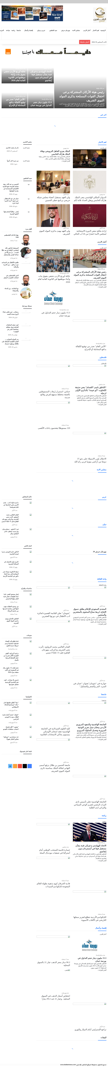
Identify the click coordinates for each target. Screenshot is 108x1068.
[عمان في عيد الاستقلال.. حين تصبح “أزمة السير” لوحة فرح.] (26, 203)
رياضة (13, 30)
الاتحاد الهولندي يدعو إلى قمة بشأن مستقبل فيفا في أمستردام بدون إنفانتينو (91, 848)
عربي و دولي (41, 30)
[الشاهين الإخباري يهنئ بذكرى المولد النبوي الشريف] (31, 619)
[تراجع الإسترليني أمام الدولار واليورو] (89, 1014)
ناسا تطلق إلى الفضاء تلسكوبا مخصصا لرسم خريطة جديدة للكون (12, 643)
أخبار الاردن (86, 30)
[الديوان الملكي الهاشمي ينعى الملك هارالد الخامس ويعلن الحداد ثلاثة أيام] (89, 182)
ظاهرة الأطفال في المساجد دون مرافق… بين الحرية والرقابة (10, 265)
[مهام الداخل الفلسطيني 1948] (26, 240)
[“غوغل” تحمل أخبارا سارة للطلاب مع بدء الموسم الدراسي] (31, 715)
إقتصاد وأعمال (28, 30)
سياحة (8, 30)
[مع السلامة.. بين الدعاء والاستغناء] (26, 293)
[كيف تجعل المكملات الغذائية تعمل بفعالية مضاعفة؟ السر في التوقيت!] (26, 329)
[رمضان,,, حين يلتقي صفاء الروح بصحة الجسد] (26, 316)
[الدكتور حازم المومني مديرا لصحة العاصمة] (31, 552)
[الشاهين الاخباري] (99, 15)
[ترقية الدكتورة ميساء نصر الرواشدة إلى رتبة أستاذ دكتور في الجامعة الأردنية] (31, 572)
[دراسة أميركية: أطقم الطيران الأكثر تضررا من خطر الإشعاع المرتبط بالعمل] (31, 654)
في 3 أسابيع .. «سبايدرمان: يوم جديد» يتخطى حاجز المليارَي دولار (10, 531)
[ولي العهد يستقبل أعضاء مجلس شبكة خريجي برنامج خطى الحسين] (53, 182)
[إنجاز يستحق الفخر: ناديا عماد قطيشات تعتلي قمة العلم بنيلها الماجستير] (31, 594)
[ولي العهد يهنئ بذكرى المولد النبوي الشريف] (53, 215)
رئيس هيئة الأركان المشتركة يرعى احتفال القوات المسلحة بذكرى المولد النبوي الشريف (81, 96)
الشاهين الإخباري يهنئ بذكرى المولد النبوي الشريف (12, 621)
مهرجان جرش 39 (99, 552)
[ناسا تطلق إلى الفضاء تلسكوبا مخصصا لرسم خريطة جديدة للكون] (31, 641)
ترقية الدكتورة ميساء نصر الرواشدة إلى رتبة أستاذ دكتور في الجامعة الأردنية (11, 574)
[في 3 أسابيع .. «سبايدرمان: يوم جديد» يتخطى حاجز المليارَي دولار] (31, 529)
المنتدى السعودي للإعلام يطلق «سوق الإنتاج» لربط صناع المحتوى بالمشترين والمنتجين (89, 612)
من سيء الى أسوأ (13, 161)
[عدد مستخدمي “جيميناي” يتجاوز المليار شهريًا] (31, 737)
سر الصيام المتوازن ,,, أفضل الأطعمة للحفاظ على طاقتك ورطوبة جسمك (10, 342)
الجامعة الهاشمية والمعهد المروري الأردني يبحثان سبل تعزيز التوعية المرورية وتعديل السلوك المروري (91, 727)
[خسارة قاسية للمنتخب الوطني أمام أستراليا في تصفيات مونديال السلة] (53, 834)
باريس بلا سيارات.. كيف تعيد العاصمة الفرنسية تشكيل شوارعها (11, 682)
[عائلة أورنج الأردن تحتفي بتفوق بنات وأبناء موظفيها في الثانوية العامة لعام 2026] (53, 260)
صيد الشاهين (53, 30)
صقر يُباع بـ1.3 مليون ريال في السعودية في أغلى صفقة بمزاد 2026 (11, 670)
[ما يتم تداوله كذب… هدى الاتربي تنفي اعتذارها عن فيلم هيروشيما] (31, 503)
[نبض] (10, 766)
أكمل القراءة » (66, 161)
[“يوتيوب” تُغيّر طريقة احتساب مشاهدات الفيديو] (31, 727)
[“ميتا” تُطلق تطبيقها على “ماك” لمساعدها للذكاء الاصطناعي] (31, 702)
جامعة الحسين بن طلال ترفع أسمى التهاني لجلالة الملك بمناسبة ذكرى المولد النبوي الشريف (54, 768)
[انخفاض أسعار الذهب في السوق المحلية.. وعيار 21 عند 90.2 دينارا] (53, 980)
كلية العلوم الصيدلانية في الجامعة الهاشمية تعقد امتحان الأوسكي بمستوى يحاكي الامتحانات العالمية (55, 731)
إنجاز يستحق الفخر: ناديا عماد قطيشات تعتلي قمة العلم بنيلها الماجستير (11, 597)
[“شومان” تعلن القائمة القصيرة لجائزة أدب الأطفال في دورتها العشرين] (53, 598)
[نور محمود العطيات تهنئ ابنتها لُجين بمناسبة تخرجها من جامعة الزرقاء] (31, 606)
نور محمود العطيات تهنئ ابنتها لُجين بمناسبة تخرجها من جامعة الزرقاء (11, 609)
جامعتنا (19, 30)
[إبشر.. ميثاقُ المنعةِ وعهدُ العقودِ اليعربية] (26, 216)
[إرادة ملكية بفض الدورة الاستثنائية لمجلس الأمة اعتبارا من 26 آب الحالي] (89, 215)
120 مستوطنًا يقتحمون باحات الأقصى (54, 428)
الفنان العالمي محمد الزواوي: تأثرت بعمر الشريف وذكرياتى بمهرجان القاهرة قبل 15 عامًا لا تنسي (54, 650)
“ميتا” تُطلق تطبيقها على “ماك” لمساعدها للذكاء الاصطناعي (11, 705)
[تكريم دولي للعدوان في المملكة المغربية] (31, 562)
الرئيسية (103, 30)
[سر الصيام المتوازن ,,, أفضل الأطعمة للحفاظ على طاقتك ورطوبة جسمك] (26, 344)
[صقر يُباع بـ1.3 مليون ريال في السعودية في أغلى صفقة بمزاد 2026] (31, 668)
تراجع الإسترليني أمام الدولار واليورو (90, 1029)
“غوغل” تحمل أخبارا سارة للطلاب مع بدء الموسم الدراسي (11, 717)
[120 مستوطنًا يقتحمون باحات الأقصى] (53, 412)
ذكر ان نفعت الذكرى (12, 148)
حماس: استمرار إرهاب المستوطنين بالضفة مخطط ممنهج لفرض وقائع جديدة (54, 394)
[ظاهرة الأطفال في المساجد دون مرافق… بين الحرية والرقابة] (26, 267)
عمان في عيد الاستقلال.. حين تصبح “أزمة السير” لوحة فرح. (11, 201)
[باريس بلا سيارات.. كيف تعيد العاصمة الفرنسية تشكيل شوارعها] (31, 680)
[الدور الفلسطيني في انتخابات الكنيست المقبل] (26, 280)
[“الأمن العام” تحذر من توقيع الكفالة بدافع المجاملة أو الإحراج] (89, 331)
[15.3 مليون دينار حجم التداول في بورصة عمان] (53, 297)
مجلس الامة (76, 30)
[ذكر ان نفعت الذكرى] (26, 152)
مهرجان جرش (65, 30)
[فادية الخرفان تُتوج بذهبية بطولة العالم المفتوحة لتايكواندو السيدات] (53, 868)
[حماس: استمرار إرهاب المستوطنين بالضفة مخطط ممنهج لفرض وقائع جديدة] (53, 376)
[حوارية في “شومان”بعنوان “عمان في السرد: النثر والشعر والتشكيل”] (89, 668)
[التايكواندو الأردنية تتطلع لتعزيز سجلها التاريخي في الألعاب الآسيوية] (89, 901)
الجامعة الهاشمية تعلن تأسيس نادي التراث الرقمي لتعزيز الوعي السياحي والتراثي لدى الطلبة (90, 805)
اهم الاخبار (96, 30)
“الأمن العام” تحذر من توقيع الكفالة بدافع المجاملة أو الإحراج (15, 102)
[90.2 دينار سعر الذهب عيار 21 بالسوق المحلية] (53, 947)
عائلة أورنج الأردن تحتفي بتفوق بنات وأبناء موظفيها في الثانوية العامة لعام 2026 (54, 279)
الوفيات (103, 1037)
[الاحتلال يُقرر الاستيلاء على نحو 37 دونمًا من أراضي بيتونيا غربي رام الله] (89, 443)
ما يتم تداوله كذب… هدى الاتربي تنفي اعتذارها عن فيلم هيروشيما (11, 505)
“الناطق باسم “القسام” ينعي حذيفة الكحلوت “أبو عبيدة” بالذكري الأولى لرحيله (90, 390)
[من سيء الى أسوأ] (26, 165)
